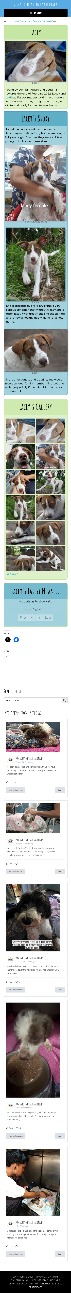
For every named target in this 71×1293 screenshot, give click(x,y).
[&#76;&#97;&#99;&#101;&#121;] (35, 61)
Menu (38, 13)
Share (60, 790)
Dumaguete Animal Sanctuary (35, 4)
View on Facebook (16, 790)
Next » (13, 573)
